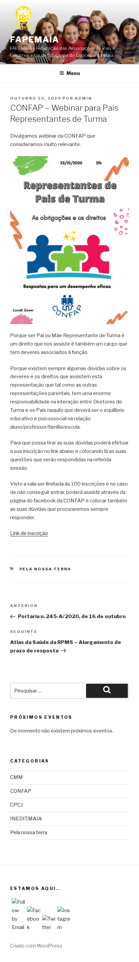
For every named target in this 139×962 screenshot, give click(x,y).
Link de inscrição (29, 533)
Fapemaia (34, 39)
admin (83, 98)
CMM (16, 777)
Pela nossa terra (46, 569)
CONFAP (20, 791)
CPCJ (16, 805)
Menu (73, 73)
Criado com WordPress (36, 946)
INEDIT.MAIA (26, 819)
